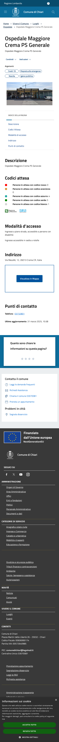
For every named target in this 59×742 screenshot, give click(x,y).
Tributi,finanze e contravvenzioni (21, 566)
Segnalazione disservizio (17, 670)
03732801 (20, 313)
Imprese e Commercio (16, 531)
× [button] (56, 700)
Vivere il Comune (21, 23)
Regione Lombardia (13, 3)
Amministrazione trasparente (20, 692)
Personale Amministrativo (18, 509)
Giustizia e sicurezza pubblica (19, 562)
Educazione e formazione (18, 544)
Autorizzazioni (13, 579)
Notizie (9, 593)
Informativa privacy (15, 697)
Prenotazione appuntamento (19, 666)
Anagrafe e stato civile (16, 527)
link (3, 719)
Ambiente (10, 571)
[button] (29, 737)
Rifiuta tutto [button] (29, 731)
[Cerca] (53, 12)
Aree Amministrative (16, 491)
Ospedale (7, 27)
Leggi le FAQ (12, 674)
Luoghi (36, 23)
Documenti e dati (14, 513)
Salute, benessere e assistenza (20, 575)
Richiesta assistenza (15, 679)
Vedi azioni (23, 59)
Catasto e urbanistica (16, 535)
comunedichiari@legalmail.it (19, 650)
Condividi (10, 59)
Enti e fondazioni (14, 500)
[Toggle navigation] (5, 11)
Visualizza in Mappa (29, 278)
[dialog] (29, 719)
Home (6, 23)
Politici (9, 504)
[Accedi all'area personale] (48, 3)
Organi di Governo (14, 487)
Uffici (8, 496)
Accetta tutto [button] (29, 725)
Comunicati (11, 597)
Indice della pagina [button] (17, 115)
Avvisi (9, 602)
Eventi (9, 618)
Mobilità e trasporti (15, 540)
